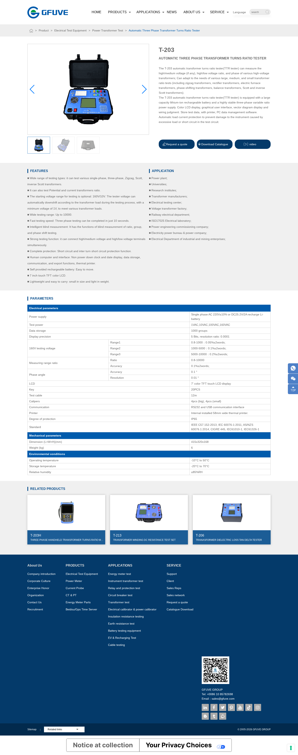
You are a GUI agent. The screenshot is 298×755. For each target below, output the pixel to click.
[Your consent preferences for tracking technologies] (291, 748)
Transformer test (118, 602)
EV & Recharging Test (122, 637)
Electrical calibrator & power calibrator (132, 609)
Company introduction (41, 573)
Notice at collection (103, 745)
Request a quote (177, 602)
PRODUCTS (117, 12)
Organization (35, 595)
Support (172, 573)
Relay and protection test (124, 588)
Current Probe (75, 588)
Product (44, 30)
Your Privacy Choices (179, 745)
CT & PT (71, 595)
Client (170, 581)
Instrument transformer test (125, 581)
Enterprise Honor (38, 588)
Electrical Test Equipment (70, 30)
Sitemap (31, 729)
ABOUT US (191, 12)
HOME (96, 12)
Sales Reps (174, 588)
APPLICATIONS (148, 12)
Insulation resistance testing (126, 616)
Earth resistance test (121, 623)
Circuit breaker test (120, 595)
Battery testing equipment (124, 630)
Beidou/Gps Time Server (81, 609)
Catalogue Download (180, 609)
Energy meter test (119, 573)
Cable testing (116, 644)
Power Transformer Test (107, 30)
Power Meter (74, 581)
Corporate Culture (38, 581)
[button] (144, 89)
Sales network (176, 595)
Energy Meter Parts (78, 602)
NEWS (172, 12)
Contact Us (34, 602)
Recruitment (35, 609)
